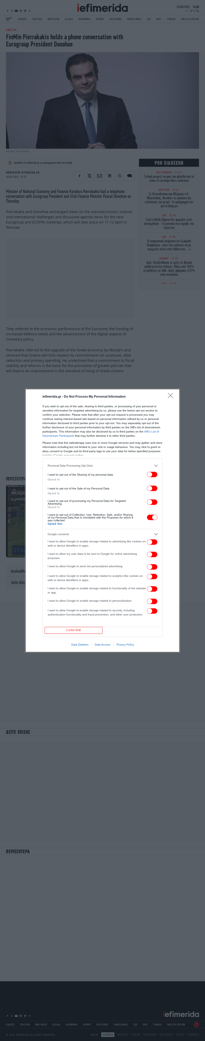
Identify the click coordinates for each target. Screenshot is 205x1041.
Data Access (102, 644)
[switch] (152, 474)
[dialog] (102, 520)
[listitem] (102, 466)
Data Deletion (79, 644)
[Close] (172, 397)
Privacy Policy (125, 644)
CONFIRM (73, 630)
